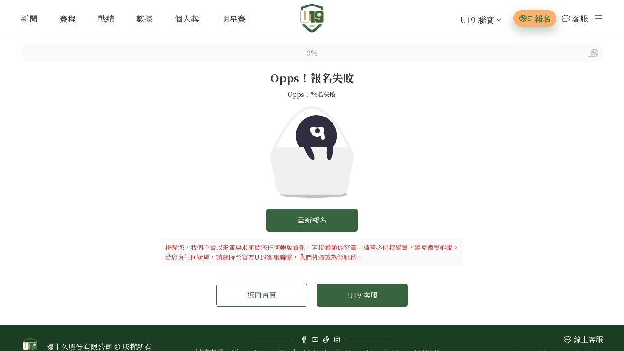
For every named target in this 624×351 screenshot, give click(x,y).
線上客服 (588, 339)
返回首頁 (261, 295)
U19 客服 (362, 295)
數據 (144, 18)
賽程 (67, 18)
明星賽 (233, 18)
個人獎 (187, 18)
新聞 (29, 18)
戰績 (106, 18)
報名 (542, 18)
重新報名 (312, 220)
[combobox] (473, 20)
